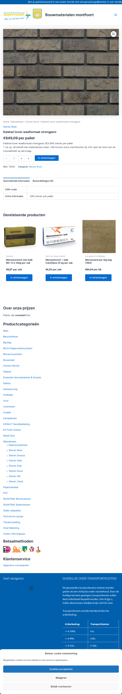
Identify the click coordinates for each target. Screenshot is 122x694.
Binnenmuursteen (12, 354)
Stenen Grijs (15, 465)
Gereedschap (10, 389)
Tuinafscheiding (11, 522)
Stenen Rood (16, 471)
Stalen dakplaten (12, 510)
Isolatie (7, 412)
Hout (5, 400)
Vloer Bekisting (11, 528)
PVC (5, 493)
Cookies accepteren (61, 669)
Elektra (6, 383)
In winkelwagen (46, 158)
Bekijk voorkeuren (61, 686)
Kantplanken (10, 418)
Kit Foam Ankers (12, 429)
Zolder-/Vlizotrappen (14, 533)
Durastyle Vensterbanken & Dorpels (22, 377)
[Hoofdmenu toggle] (115, 15)
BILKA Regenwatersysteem (17, 348)
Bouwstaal (8, 360)
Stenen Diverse (17, 455)
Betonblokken (10, 336)
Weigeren (61, 677)
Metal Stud (9, 435)
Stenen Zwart (16, 481)
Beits (5, 330)
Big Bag (7, 342)
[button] (113, 34)
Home (6, 121)
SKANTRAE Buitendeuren (16, 504)
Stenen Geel (15, 460)
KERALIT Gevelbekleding (16, 424)
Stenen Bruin (15, 450)
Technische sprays (13, 516)
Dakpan (7, 371)
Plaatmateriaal (10, 487)
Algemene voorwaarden (16, 565)
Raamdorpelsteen (18, 445)
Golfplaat (8, 394)
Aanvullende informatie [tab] (16, 180)
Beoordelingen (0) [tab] (43, 180)
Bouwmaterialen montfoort (69, 15)
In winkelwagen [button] (19, 277)
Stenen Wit (14, 476)
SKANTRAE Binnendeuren (17, 498)
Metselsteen (9, 441)
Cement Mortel (11, 365)
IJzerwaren (9, 406)
